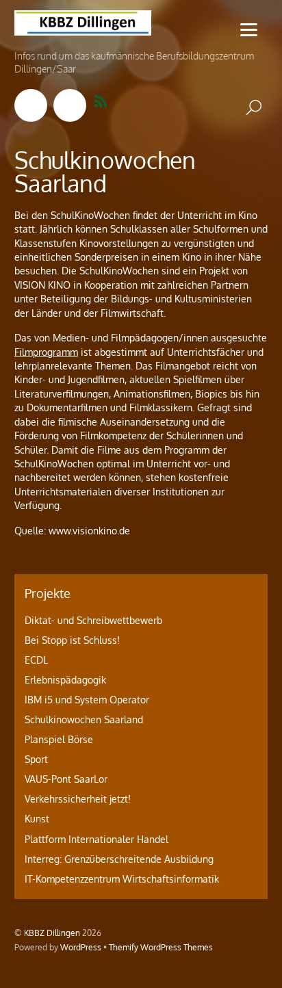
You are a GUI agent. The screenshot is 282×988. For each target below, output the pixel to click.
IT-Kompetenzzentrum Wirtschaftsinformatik (122, 879)
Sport (36, 759)
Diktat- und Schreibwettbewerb (93, 620)
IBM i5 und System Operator (87, 699)
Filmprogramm (46, 352)
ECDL (36, 660)
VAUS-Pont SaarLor (66, 779)
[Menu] (249, 29)
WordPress (80, 946)
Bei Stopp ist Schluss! (72, 640)
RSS (109, 102)
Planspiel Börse (59, 739)
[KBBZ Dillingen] (82, 27)
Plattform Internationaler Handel (96, 839)
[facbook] (30, 104)
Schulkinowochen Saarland (84, 719)
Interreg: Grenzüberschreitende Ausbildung (119, 859)
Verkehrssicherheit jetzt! (78, 799)
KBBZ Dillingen (52, 932)
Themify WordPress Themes (161, 946)
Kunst (37, 818)
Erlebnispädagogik (65, 680)
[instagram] (69, 104)
